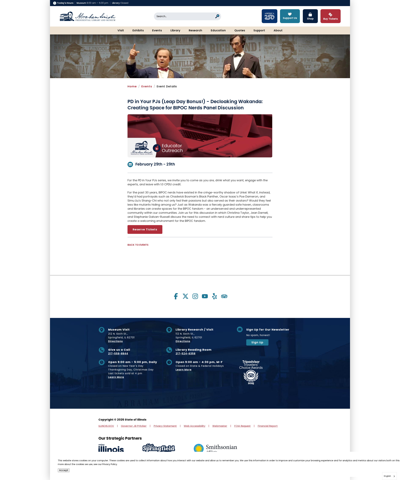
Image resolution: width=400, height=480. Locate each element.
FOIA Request (242, 426)
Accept (63, 470)
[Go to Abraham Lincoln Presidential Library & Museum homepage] (87, 16)
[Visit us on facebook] (176, 296)
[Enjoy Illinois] (111, 449)
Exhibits (138, 30)
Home (132, 86)
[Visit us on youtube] (205, 296)
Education (218, 30)
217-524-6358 (185, 353)
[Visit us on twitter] (185, 296)
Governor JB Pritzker (134, 426)
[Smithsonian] (215, 449)
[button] (388, 468)
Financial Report (268, 426)
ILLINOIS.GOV (106, 426)
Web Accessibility (194, 426)
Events (157, 30)
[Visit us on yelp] (214, 296)
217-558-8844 (118, 353)
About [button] (278, 30)
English (387, 476)
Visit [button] (121, 30)
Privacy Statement (165, 426)
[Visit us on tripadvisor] (224, 296)
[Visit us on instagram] (195, 296)
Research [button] (195, 30)
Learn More (116, 377)
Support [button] (259, 30)
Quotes (239, 30)
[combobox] (389, 476)
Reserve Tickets (145, 229)
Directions (115, 341)
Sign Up (257, 342)
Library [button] (175, 30)
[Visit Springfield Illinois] (158, 449)
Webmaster (219, 426)
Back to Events (138, 245)
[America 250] (269, 16)
